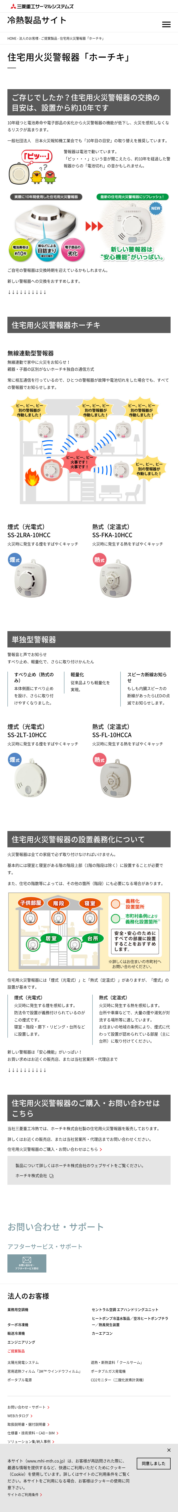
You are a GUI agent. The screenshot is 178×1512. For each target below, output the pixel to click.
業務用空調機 (17, 1309)
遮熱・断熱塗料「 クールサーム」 (117, 1362)
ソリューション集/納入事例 (29, 1441)
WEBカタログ (18, 1416)
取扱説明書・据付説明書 (26, 1424)
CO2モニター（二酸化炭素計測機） (118, 1380)
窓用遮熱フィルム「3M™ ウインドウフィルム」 (44, 1371)
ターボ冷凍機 (17, 1325)
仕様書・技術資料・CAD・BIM (31, 1433)
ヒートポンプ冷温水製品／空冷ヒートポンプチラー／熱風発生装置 (130, 1322)
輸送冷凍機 (16, 1333)
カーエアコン (102, 1333)
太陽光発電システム (23, 1362)
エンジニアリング (21, 1342)
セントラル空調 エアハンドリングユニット (125, 1309)
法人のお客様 (28, 38)
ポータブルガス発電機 (108, 1371)
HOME (11, 38)
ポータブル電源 (19, 1380)
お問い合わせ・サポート (26, 1407)
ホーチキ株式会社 (31, 1176)
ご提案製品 (49, 38)
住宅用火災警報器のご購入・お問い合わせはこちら (52, 1149)
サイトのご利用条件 (23, 1494)
